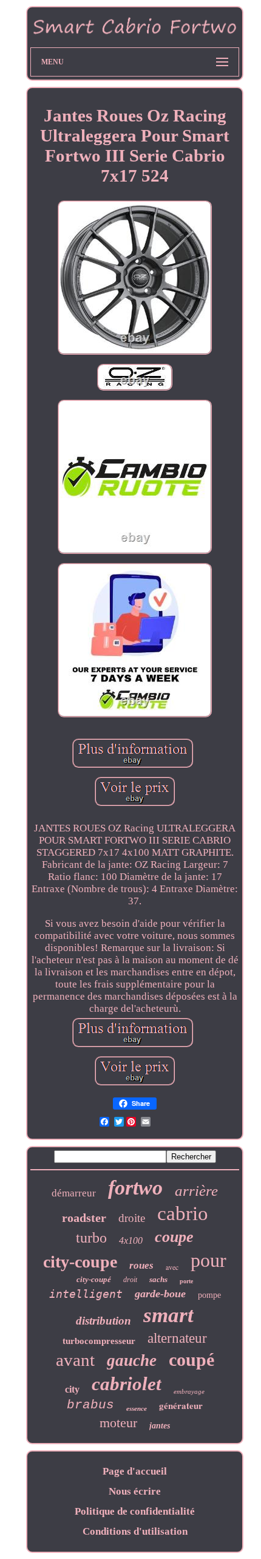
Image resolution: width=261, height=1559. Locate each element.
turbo (91, 1238)
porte (186, 1281)
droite (131, 1218)
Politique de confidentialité (135, 1511)
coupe (174, 1237)
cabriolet (126, 1383)
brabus (90, 1405)
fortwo (135, 1187)
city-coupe (80, 1261)
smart (168, 1315)
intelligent (86, 1294)
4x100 (131, 1240)
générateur (181, 1405)
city (72, 1389)
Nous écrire (135, 1491)
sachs (158, 1279)
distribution (103, 1320)
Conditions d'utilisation (135, 1531)
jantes (159, 1425)
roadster (84, 1217)
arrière (196, 1190)
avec (172, 1267)
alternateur (177, 1338)
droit (130, 1279)
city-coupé (93, 1279)
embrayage (189, 1391)
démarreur (74, 1193)
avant (75, 1360)
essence (136, 1408)
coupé (191, 1359)
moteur (118, 1422)
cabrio (182, 1213)
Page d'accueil (135, 1471)
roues (141, 1265)
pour (208, 1260)
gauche (132, 1360)
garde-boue (160, 1294)
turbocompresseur (99, 1341)
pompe (209, 1295)
